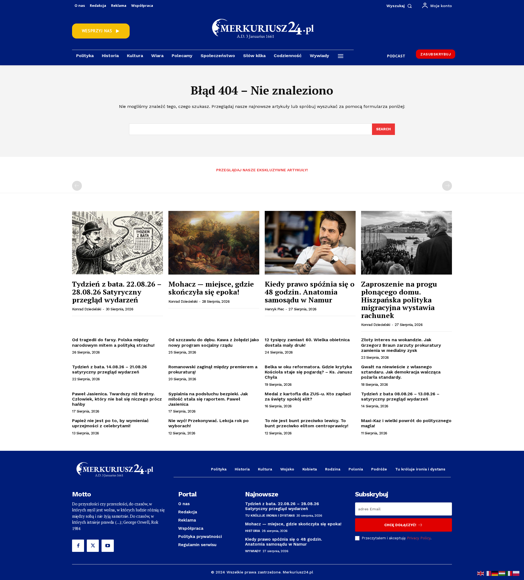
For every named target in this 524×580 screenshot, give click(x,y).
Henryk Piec (274, 309)
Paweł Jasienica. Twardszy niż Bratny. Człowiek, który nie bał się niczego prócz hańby (117, 399)
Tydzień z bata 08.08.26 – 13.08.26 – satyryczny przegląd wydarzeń (400, 396)
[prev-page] (77, 186)
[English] (480, 573)
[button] (400, 5)
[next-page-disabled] (447, 186)
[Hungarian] (502, 573)
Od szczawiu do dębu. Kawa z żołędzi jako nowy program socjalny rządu (213, 342)
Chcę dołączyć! (400, 525)
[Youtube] (108, 546)
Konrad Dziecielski (86, 309)
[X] (93, 546)
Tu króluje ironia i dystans (270, 515)
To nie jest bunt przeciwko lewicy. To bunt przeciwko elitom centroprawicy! (306, 423)
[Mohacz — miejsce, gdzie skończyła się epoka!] (213, 243)
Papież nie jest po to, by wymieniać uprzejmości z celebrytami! (110, 423)
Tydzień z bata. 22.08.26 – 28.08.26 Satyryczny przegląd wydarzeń (117, 291)
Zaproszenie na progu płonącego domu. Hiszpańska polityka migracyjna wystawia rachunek (399, 299)
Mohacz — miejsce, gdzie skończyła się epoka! (211, 287)
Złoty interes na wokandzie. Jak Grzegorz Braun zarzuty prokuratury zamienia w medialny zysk (401, 345)
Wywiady (253, 551)
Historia (252, 531)
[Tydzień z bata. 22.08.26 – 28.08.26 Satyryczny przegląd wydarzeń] (117, 243)
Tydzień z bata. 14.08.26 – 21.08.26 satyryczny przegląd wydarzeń (109, 369)
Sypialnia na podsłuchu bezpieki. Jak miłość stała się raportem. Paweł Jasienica (208, 399)
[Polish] (516, 573)
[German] (495, 573)
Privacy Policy (418, 538)
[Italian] (509, 573)
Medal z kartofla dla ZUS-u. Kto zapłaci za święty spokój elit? (308, 396)
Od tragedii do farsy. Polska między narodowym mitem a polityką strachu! (113, 342)
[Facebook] (78, 546)
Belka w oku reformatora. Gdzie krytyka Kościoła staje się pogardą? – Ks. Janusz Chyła (308, 372)
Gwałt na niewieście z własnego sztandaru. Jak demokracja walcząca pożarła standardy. (400, 372)
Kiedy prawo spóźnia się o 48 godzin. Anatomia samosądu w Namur (310, 291)
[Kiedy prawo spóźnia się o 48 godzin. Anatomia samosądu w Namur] (310, 243)
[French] (488, 573)
